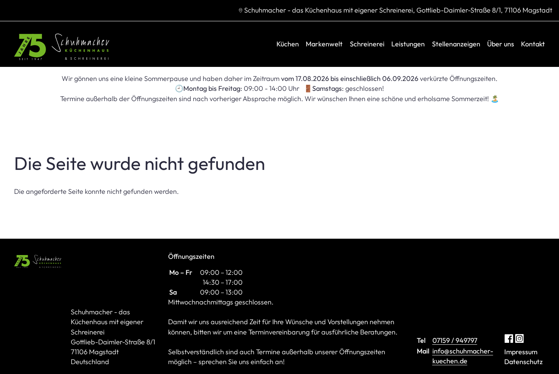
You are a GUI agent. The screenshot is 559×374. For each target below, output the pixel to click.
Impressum (520, 351)
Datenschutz (523, 361)
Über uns (500, 44)
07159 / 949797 (454, 340)
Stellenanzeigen (456, 44)
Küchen (287, 44)
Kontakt (533, 44)
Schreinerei (367, 44)
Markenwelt (324, 44)
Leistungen (408, 44)
